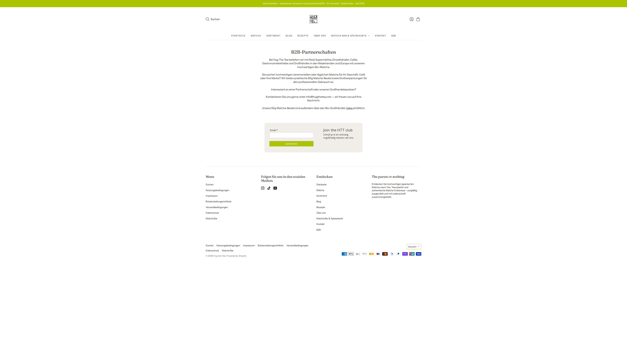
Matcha (256, 35)
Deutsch (412, 246)
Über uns (320, 35)
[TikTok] (269, 188)
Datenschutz (212, 212)
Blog (289, 35)
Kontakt (380, 35)
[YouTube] (275, 188)
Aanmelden (291, 143)
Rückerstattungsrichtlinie (218, 201)
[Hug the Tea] (313, 19)
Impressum (212, 195)
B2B (393, 35)
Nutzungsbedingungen (217, 190)
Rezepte (302, 35)
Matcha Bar (211, 218)
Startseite (238, 35)
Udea (349, 108)
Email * (274, 130)
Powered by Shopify (236, 255)
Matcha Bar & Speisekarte (349, 35)
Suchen (210, 184)
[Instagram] (262, 188)
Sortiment (273, 35)
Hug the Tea (219, 255)
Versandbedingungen (217, 207)
